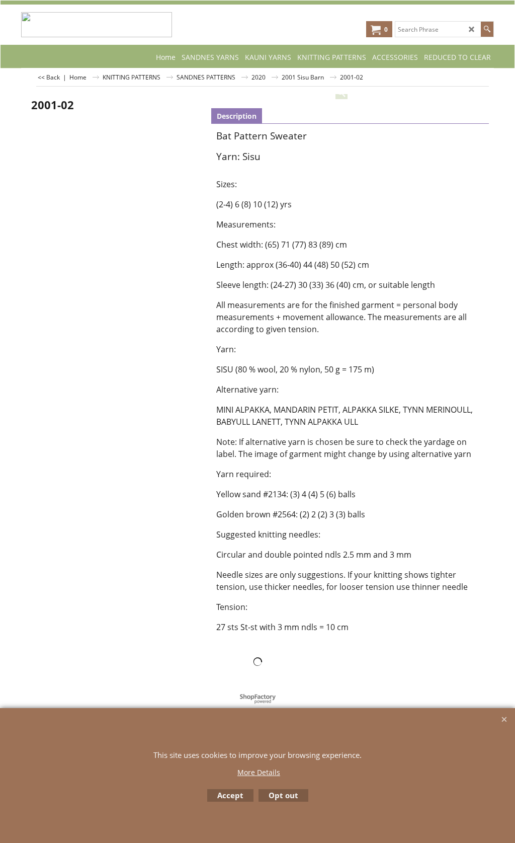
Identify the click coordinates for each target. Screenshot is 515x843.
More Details (258, 772)
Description (236, 116)
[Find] (487, 29)
